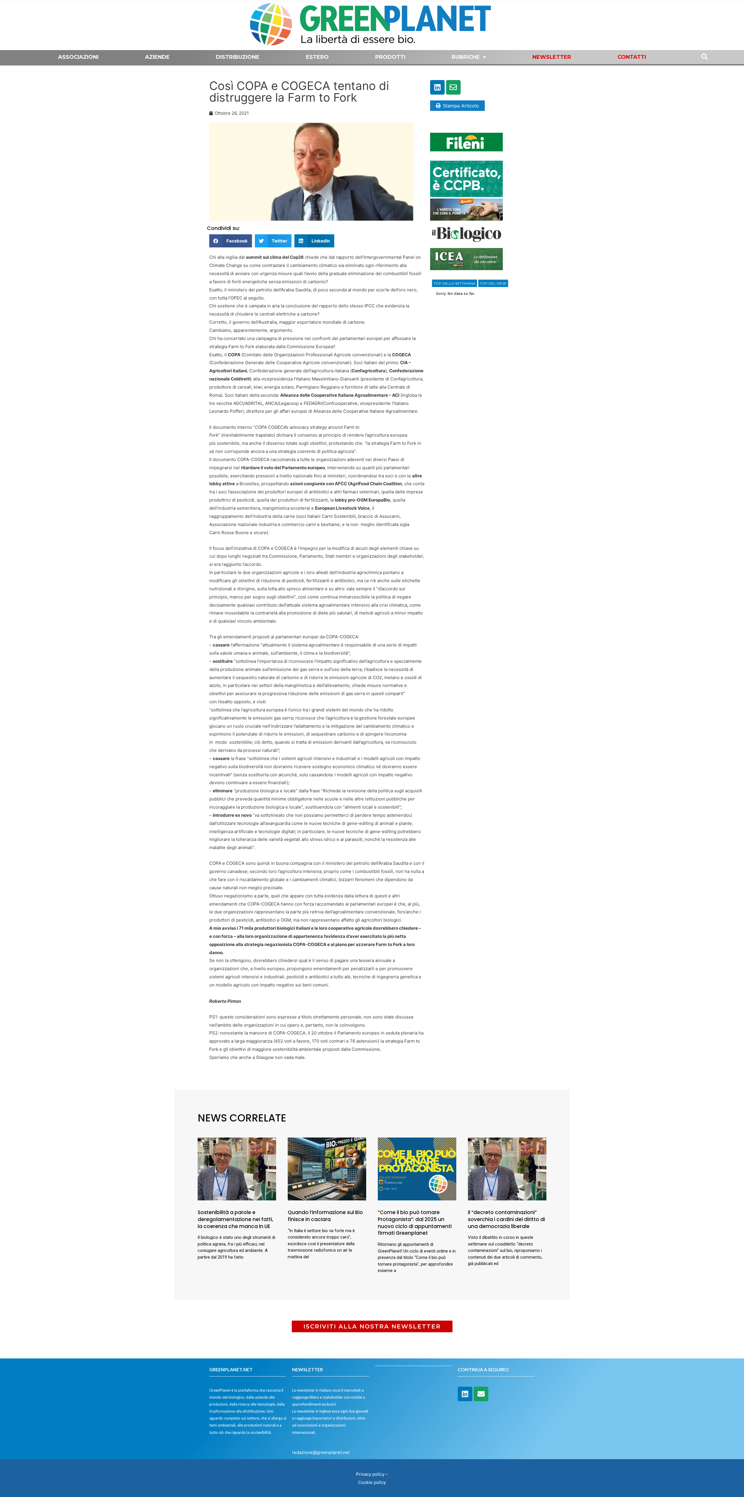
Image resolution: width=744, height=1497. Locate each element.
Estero (317, 57)
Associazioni (78, 57)
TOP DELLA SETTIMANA (454, 283)
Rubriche (466, 57)
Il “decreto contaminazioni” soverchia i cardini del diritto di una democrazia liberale (506, 1219)
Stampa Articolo (461, 106)
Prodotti (390, 57)
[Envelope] (453, 87)
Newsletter (551, 57)
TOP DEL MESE (493, 283)
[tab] (454, 283)
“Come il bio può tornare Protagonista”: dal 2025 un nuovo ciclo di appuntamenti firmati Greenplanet (415, 1222)
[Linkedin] (437, 87)
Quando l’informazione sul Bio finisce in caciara (325, 1216)
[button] (230, 240)
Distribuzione (238, 57)
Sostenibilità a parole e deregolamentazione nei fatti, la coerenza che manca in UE (235, 1219)
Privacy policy (370, 1474)
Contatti (632, 57)
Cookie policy (372, 1482)
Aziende (157, 57)
